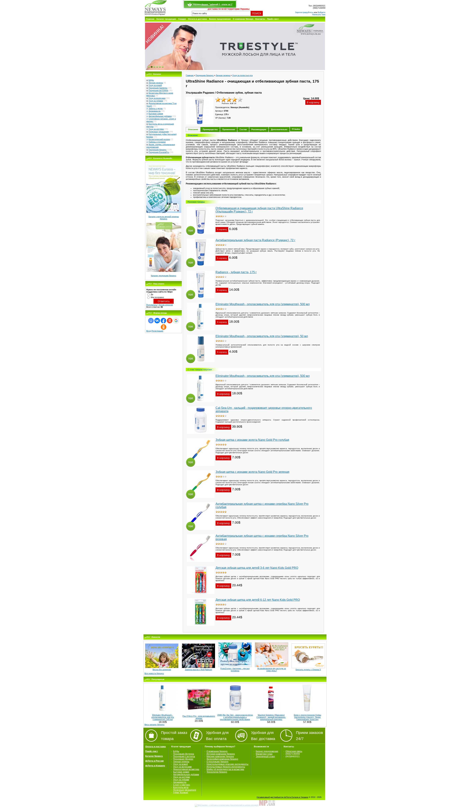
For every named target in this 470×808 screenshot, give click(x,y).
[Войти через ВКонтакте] (157, 320)
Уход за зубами (156, 101)
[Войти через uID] (151, 320)
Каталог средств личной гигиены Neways (164, 217)
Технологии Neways (217, 772)
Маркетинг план (264, 754)
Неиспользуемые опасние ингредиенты (227, 764)
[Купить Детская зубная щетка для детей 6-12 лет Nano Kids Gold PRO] (200, 627)
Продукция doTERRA (158, 90)
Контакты (260, 19)
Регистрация (157, 331)
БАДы (151, 80)
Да (152, 294)
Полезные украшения (159, 132)
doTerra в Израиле (155, 765)
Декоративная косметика (186, 769)
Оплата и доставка (197, 19)
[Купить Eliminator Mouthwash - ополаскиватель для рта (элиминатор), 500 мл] (200, 331)
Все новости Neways (154, 673)
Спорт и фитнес (181, 785)
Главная (150, 19)
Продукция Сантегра (184, 756)
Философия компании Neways (222, 759)
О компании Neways (243, 19)
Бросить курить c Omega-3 (308, 669)
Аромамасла (154, 111)
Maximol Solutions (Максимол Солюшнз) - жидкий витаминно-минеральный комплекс (271, 717)
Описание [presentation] (193, 129)
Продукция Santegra (158, 88)
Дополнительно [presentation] (279, 129)
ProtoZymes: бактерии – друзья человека (235, 669)
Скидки (182, 19)
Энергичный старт (265, 756)
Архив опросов (166, 305)
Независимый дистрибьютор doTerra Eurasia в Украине (282, 797)
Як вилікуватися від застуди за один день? (271, 669)
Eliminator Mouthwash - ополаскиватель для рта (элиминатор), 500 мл (162, 717)
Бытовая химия (156, 114)
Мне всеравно (157, 297)
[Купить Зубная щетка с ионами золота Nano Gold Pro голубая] (200, 467)
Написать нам (318, 14)
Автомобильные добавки (160, 116)
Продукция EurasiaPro (159, 152)
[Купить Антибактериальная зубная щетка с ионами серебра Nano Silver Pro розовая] (200, 563)
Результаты (151, 305)
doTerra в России (154, 761)
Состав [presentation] (243, 129)
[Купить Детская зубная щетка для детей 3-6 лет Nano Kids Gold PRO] (200, 595)
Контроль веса (180, 787)
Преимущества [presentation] (210, 129)
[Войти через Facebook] (163, 320)
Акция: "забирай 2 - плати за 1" (217, 4)
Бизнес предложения (220, 19)
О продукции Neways (217, 761)
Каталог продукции (166, 19)
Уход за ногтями (156, 129)
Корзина (197, 4)
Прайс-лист (273, 19)
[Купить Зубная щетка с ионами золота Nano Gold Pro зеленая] (200, 499)
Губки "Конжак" (180, 792)
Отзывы (296, 129)
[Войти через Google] (176, 321)
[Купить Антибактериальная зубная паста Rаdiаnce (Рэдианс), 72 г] (200, 267)
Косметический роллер (159, 139)
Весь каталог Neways (154, 724)
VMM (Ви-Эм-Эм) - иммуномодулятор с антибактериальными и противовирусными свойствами (235, 717)
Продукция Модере (183, 759)
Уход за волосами (157, 98)
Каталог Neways (154, 756)
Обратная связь (293, 751)
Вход (148, 331)
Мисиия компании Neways (220, 756)
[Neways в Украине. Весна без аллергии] (161, 667)
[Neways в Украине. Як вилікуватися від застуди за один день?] (271, 666)
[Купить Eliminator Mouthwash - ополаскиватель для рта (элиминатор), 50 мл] (200, 363)
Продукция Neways (158, 150)
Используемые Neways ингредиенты (226, 767)
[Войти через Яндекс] (169, 320)
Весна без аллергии (162, 669)
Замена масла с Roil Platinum (198, 669)
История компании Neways (221, 754)
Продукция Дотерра (183, 754)
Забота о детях (156, 108)
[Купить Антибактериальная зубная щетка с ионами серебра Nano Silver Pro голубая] (200, 531)
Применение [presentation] (228, 129)
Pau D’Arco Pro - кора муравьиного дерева (198, 717)
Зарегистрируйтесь (304, 12)
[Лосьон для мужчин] (235, 46)
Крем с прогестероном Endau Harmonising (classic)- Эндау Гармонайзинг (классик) (307, 717)
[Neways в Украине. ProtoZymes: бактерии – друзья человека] (235, 666)
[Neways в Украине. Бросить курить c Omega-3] (308, 667)
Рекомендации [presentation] (258, 129)
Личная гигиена (156, 83)
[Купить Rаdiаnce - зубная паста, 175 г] (200, 299)
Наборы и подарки (157, 142)
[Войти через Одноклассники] (163, 327)
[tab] (193, 129)
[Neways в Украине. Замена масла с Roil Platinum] (198, 667)
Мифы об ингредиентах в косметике (225, 769)
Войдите (321, 12)
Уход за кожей (155, 85)
